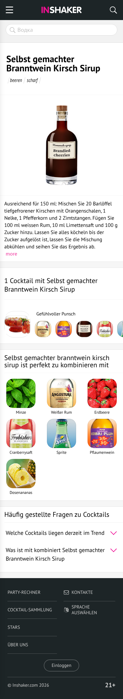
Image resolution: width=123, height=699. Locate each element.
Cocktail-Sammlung (29, 610)
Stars (13, 627)
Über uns (17, 645)
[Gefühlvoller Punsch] (17, 324)
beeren (16, 80)
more (11, 253)
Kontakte (82, 592)
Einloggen (62, 665)
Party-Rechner (23, 592)
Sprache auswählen (84, 610)
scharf (32, 80)
